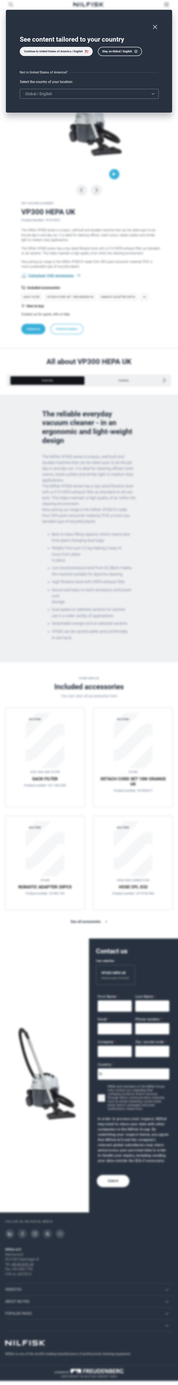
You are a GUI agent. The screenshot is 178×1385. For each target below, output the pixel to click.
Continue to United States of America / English (53, 51)
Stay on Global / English (117, 51)
